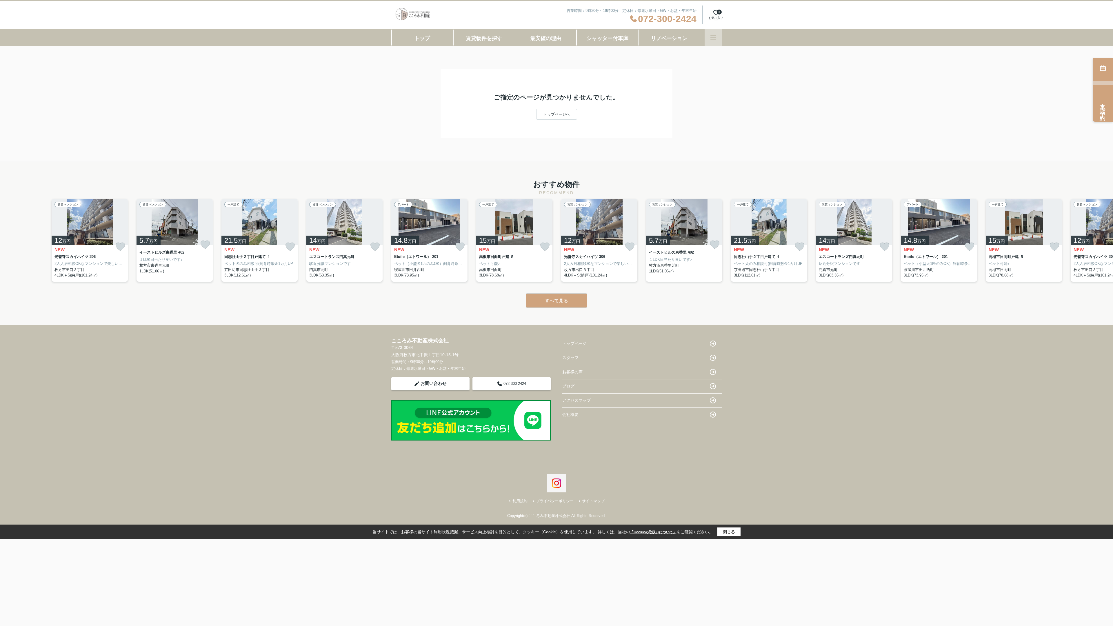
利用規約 (520, 501)
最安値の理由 (545, 38)
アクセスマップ (576, 400)
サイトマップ (593, 501)
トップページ (574, 343)
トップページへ (556, 114)
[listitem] (429, 240)
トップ (422, 38)
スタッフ (570, 357)
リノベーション (669, 38)
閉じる (729, 531)
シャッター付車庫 (607, 38)
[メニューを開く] (713, 37)
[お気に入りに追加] (120, 246)
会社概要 (570, 414)
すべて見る (556, 300)
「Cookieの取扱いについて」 (653, 532)
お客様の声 (572, 372)
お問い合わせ (434, 383)
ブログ (568, 386)
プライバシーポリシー (555, 501)
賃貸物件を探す (484, 38)
